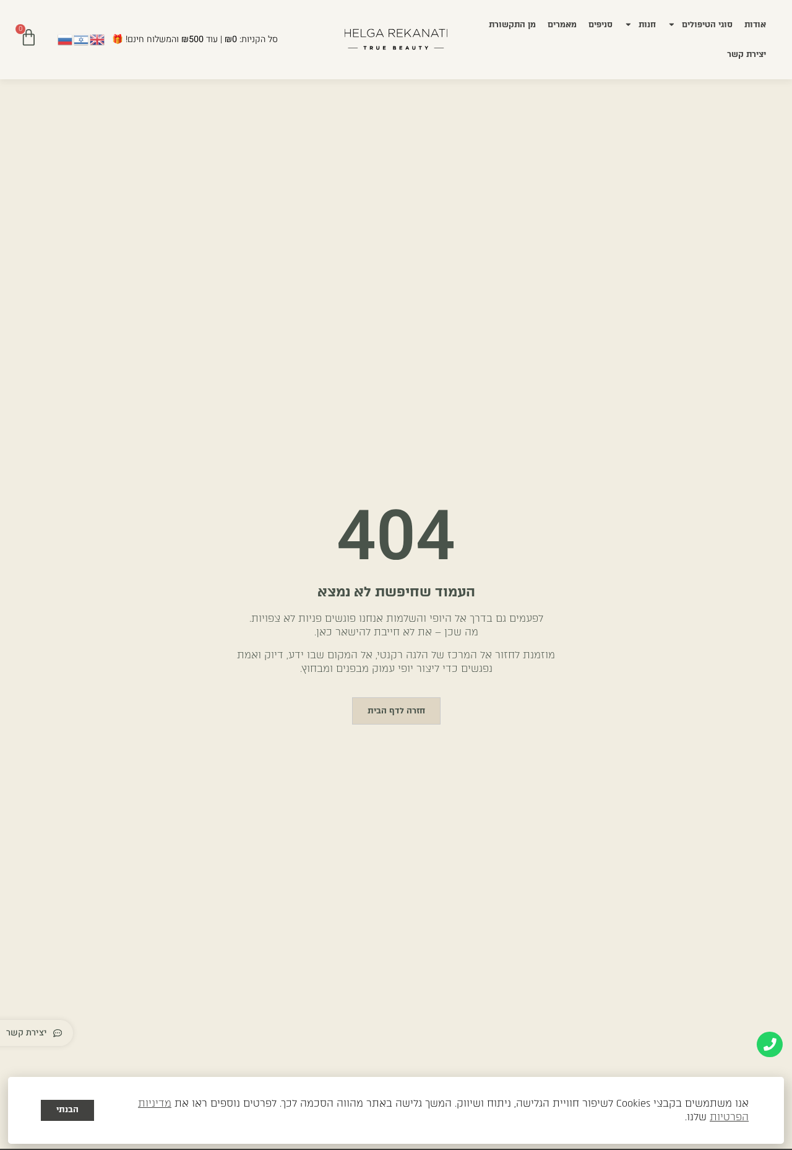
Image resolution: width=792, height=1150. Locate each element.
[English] (98, 39)
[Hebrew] (82, 39)
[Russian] (66, 39)
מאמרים (562, 24)
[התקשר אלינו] (770, 1045)
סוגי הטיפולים (707, 24)
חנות (647, 24)
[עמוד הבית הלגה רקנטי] (396, 39)
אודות (755, 24)
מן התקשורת (512, 24)
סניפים (600, 24)
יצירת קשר (746, 54)
